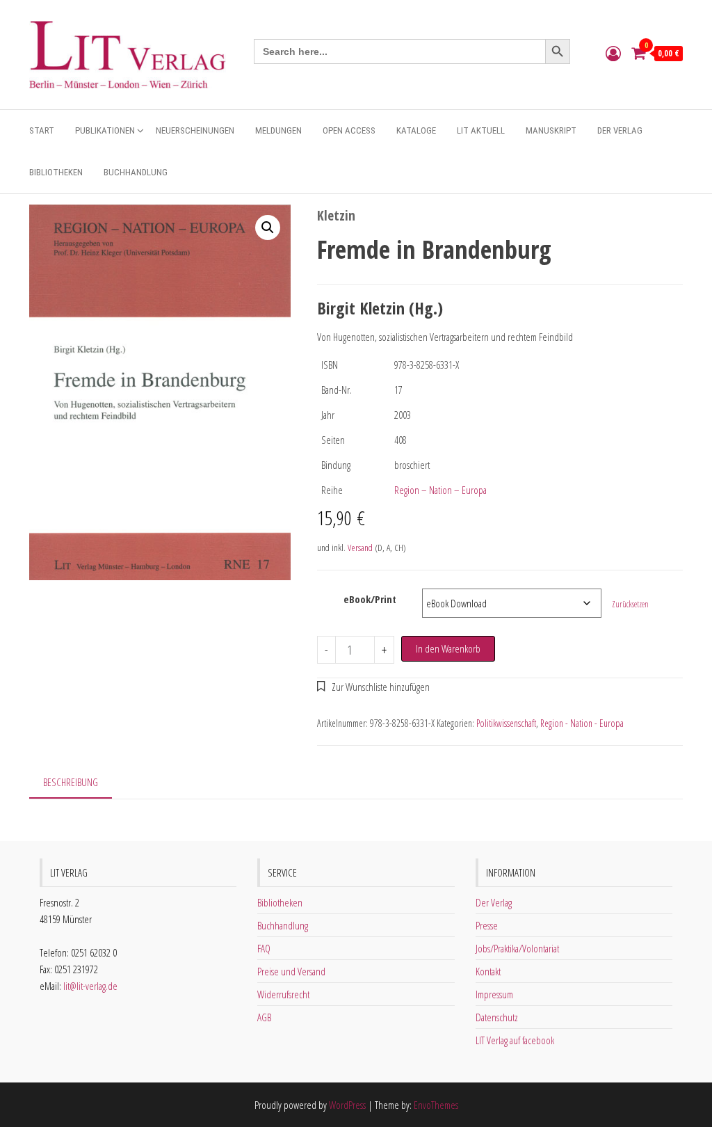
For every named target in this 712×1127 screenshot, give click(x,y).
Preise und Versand (291, 971)
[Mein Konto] (613, 52)
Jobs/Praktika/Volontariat (517, 948)
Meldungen (278, 130)
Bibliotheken (56, 172)
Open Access (349, 130)
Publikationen (105, 130)
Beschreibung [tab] (70, 782)
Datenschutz (497, 1017)
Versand (360, 547)
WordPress (347, 1105)
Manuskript (551, 130)
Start (41, 130)
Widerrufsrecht (283, 994)
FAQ (263, 948)
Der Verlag (619, 130)
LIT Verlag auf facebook (515, 1040)
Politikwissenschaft (506, 723)
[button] (267, 227)
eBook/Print (369, 599)
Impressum (494, 994)
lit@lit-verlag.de (90, 986)
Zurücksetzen (630, 604)
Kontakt (488, 971)
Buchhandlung (136, 172)
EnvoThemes (436, 1105)
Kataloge (416, 130)
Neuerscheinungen (195, 130)
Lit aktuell (481, 130)
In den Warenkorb (448, 648)
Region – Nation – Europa (440, 490)
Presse (487, 925)
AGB (264, 1017)
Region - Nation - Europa (582, 723)
